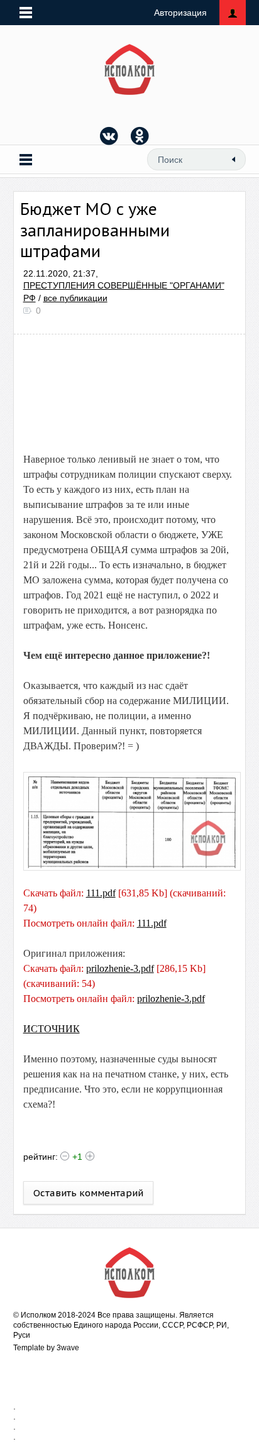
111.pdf (101, 893)
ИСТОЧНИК (51, 1028)
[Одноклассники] (140, 135)
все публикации (75, 298)
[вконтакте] (109, 135)
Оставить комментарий (88, 1193)
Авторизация (180, 13)
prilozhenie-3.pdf (120, 968)
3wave (68, 1347)
